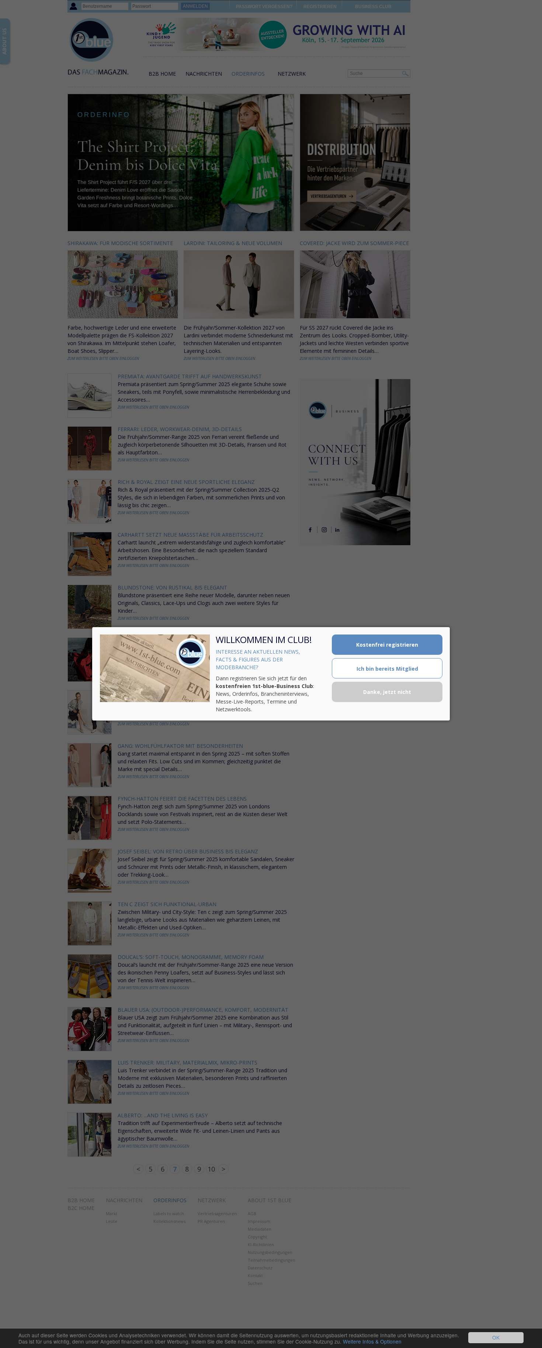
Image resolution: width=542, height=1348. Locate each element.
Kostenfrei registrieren (387, 644)
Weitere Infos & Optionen (372, 1341)
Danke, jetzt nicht (387, 691)
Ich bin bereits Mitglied (387, 668)
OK (496, 1337)
